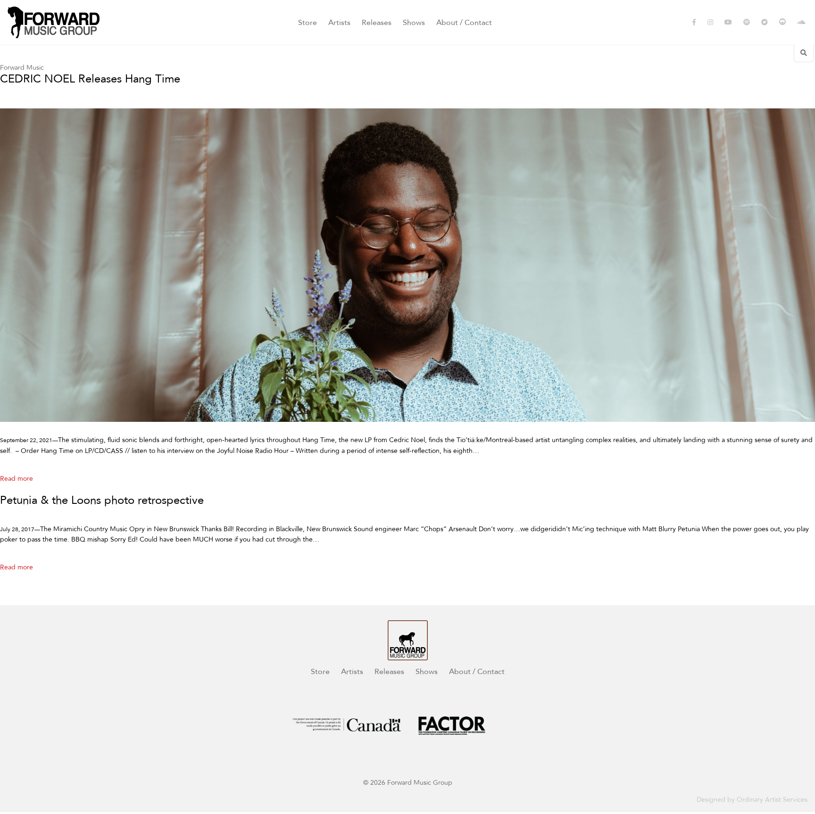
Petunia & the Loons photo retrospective (102, 501)
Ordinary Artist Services (772, 800)
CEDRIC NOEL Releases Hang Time (90, 79)
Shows (414, 22)
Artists (339, 22)
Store (307, 22)
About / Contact (464, 22)
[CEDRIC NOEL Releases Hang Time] (407, 265)
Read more (16, 479)
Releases (376, 22)
